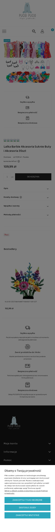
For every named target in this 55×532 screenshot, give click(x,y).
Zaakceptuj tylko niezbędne (27, 500)
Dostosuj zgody (27, 508)
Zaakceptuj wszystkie (27, 515)
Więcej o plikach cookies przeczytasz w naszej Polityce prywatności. (26, 492)
